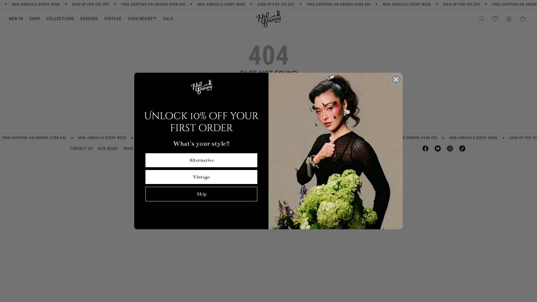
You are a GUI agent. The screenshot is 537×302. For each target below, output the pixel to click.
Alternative (201, 160)
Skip (201, 194)
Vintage (201, 177)
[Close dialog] (396, 79)
